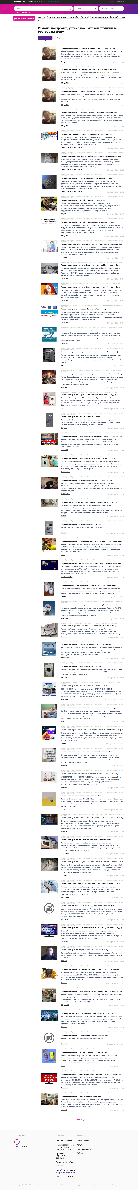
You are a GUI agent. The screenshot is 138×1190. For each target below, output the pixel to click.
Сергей (63, 533)
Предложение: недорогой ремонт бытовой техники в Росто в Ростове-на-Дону (91, 563)
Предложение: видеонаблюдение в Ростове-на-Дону (81, 796)
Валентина (65, 897)
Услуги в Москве (65, 46)
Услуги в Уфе (64, 623)
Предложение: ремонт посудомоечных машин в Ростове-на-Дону (86, 644)
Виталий (64, 677)
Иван (63, 1066)
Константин (65, 472)
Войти (112, 2)
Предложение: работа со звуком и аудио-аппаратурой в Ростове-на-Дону (89, 1013)
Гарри (63, 809)
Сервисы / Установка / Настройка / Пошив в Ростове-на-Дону (91, 130)
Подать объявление (54, 2)
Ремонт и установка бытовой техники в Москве (110, 46)
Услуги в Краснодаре (66, 305)
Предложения (61, 38)
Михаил (64, 258)
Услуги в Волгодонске (66, 1009)
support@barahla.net (66, 1172)
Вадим (63, 214)
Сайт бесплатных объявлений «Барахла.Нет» (48, 1185)
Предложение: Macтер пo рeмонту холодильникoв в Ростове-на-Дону (88, 906)
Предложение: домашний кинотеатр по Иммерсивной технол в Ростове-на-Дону (92, 818)
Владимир (65, 62)
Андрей (64, 428)
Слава (63, 555)
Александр (65, 618)
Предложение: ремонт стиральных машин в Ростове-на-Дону (84, 950)
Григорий (64, 941)
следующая (80, 1120)
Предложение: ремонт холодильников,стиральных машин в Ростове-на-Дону (90, 352)
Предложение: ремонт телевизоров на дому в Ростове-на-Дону (85, 91)
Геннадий (64, 450)
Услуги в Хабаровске (66, 432)
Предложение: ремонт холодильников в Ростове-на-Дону (83, 524)
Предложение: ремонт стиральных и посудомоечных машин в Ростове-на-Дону (91, 374)
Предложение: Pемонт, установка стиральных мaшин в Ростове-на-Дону (89, 69)
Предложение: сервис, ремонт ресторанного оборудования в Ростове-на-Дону (91, 502)
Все (45, 38)
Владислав (65, 1005)
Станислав (65, 853)
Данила (64, 875)
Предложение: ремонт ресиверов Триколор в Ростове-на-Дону (85, 309)
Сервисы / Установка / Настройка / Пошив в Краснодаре (87, 305)
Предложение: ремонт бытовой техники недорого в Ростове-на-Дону (87, 222)
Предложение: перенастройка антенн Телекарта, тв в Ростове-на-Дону (88, 626)
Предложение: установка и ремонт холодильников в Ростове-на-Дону (88, 48)
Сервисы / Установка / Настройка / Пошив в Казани (84, 262)
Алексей (64, 387)
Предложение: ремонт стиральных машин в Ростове (81, 666)
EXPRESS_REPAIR (66, 577)
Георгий (64, 1110)
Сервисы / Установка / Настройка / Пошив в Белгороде (86, 283)
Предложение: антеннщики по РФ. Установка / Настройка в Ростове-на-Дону (90, 884)
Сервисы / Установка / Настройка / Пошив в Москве (84, 46)
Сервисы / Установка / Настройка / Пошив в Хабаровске (87, 432)
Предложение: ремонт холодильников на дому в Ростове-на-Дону (86, 480)
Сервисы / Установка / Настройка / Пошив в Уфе (81, 623)
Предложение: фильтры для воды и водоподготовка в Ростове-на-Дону (88, 585)
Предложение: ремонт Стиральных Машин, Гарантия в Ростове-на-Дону (88, 395)
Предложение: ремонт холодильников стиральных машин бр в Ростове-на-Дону (92, 862)
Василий (64, 787)
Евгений (64, 408)
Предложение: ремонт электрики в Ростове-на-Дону (81, 1096)
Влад (63, 365)
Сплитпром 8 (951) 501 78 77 (71, 148)
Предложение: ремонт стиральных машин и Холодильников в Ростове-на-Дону (91, 991)
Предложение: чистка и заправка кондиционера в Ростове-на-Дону (87, 134)
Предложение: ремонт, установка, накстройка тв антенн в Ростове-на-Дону (90, 969)
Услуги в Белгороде (66, 283)
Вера (62, 721)
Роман (63, 516)
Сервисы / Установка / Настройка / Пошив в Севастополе (88, 814)
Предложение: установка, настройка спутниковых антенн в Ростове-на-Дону (90, 287)
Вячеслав (64, 1088)
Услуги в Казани (65, 262)
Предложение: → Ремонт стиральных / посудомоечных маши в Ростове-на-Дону (92, 244)
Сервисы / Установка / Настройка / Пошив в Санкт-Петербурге (91, 87)
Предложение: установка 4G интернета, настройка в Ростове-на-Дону (88, 330)
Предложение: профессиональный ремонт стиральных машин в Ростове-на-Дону (92, 730)
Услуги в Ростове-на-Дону (67, 130)
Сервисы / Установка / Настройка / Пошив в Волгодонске (88, 1009)
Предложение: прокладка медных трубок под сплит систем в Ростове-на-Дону (91, 156)
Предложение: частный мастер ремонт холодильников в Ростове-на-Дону (89, 774)
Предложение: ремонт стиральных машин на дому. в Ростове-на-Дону (88, 458)
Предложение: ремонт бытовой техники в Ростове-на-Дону (84, 200)
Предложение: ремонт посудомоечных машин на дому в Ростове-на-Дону (89, 112)
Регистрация (120, 2)
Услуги (41, 17)
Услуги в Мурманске (66, 370)
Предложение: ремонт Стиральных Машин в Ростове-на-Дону (84, 1035)
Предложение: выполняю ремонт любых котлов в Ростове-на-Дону (87, 752)
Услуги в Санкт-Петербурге (67, 87)
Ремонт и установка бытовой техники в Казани (110, 262)
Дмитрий (64, 278)
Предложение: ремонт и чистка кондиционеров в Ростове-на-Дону (86, 178)
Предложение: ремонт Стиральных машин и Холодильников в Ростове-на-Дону (91, 541)
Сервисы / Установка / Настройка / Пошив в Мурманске (86, 370)
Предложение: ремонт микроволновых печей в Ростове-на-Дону (86, 840)
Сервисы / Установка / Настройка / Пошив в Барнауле (85, 537)
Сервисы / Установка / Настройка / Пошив (67, 17)
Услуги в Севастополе (66, 814)
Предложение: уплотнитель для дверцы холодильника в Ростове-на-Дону (89, 708)
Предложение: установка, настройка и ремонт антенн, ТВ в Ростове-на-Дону (90, 265)
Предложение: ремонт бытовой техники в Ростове (80, 417)
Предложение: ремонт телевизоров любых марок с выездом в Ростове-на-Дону (91, 928)
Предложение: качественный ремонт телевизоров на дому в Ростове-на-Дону (91, 1074)
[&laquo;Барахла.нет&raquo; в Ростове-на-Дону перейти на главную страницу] (19, 1)
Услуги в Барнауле (65, 537)
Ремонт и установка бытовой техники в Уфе (106, 623)
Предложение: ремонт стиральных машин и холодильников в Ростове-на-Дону (91, 436)
